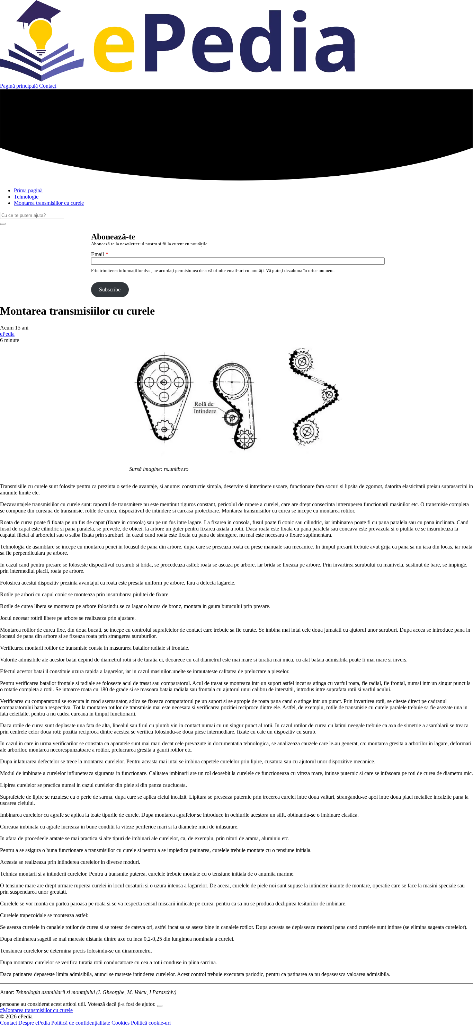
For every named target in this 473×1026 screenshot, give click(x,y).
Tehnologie (26, 197)
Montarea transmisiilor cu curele (49, 203)
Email (97, 254)
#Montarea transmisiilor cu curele (36, 1010)
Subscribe (110, 289)
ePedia (7, 334)
